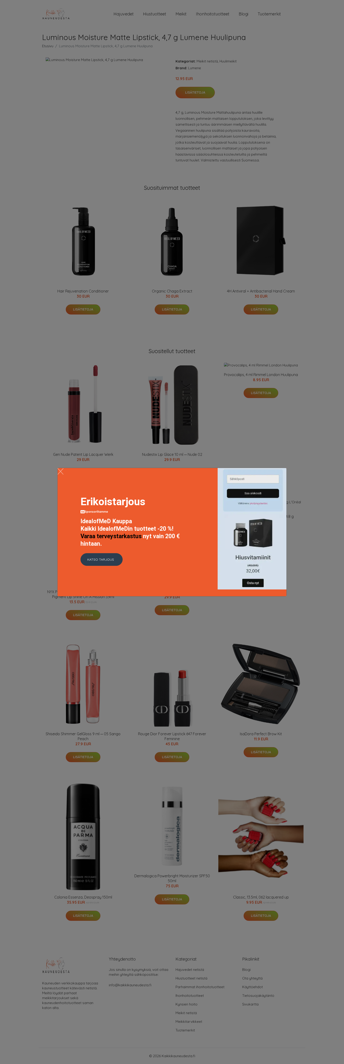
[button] (102, 559)
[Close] (60, 471)
